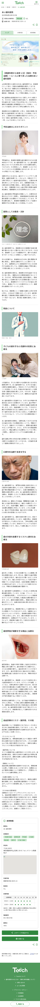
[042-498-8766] (20, 1004)
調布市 (14, 7)
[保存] (37, 24)
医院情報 (33, 33)
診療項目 (20, 33)
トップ (7, 33)
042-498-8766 (7, 918)
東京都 (8, 7)
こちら (32, 954)
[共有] (33, 24)
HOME (2, 7)
